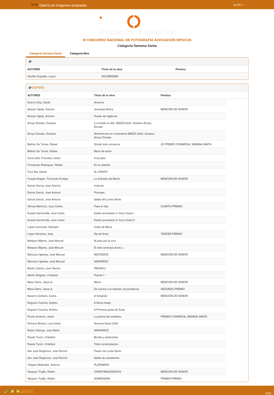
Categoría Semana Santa (45, 53)
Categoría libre (79, 53)
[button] (238, 4)
